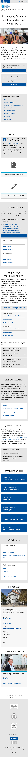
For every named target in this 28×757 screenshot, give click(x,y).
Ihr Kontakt (7, 119)
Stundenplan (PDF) (7, 246)
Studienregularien (9, 108)
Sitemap (14, 752)
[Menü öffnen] (26, 7)
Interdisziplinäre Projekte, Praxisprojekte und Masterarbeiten (12, 360)
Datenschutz (13, 750)
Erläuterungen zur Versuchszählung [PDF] (13, 408)
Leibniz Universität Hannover (16, 747)
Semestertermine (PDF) (8, 243)
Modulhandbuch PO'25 (9, 226)
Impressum (5, 750)
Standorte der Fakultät (8, 552)
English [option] (22, 1)
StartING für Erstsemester (14, 71)
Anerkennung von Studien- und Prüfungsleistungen (11, 365)
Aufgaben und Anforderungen (11, 449)
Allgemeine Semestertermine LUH (12, 232)
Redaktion (20, 695)
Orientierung (7, 116)
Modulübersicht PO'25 (9, 224)
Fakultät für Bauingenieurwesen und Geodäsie (12, 10)
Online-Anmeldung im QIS (12, 143)
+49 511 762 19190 (7, 618)
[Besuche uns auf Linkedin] (15, 742)
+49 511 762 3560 (7, 678)
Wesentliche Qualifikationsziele (11, 453)
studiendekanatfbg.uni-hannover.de (12, 628)
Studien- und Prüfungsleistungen (13, 105)
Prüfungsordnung (7, 405)
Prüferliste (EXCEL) (7, 319)
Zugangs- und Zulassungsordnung (11, 412)
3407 (4, 639)
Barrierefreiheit (21, 750)
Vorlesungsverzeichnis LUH (10, 230)
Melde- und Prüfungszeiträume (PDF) (12, 315)
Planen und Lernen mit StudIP (11, 228)
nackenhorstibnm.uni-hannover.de (12, 683)
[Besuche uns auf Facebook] (12, 742)
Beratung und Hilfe (9, 113)
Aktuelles (6, 99)
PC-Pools (5, 568)
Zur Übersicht (14, 84)
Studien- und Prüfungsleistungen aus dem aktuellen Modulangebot (13, 349)
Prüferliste (8, 155)
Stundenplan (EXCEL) (8, 249)
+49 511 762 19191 (7, 623)
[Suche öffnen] (26, 2)
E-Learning (5, 571)
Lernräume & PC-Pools (8, 549)
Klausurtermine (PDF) (8, 322)
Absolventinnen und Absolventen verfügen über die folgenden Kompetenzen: (13, 458)
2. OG (4, 644)
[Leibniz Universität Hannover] (5, 1)
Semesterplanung (9, 102)
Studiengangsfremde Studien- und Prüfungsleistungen (12, 354)
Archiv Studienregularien (9, 415)
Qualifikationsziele (9, 110)
